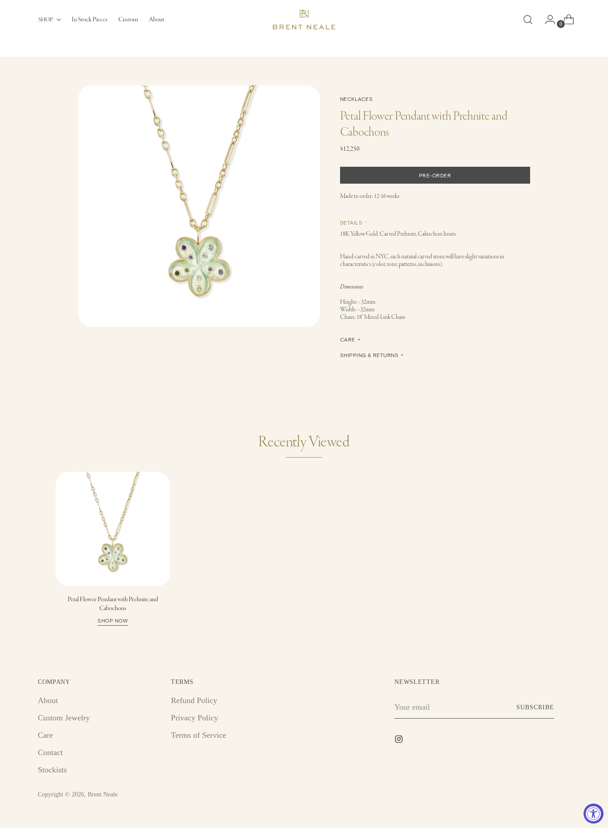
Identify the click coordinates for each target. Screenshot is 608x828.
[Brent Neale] (304, 19)
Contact (50, 752)
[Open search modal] (528, 19)
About (48, 700)
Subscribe (535, 707)
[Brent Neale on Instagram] (399, 741)
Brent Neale (103, 794)
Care (45, 735)
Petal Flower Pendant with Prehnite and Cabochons (113, 609)
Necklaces (356, 99)
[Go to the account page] (546, 19)
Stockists (52, 769)
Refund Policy (194, 700)
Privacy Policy (194, 717)
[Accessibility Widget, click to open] (594, 814)
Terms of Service (198, 735)
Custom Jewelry (64, 717)
